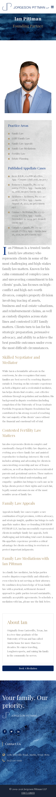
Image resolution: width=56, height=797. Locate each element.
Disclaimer (28, 793)
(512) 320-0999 (14, 760)
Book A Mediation (28, 668)
